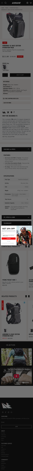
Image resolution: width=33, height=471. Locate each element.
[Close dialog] (31, 226)
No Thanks (8, 241)
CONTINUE (9, 238)
